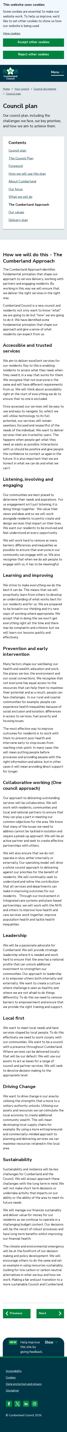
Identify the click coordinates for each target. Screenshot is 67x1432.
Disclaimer (12, 1390)
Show (49, 1342)
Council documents (45, 89)
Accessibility (14, 1371)
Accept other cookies (33, 42)
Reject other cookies (33, 54)
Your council (22, 89)
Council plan (13, 94)
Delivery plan (18, 220)
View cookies (11, 33)
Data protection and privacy (24, 1384)
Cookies (11, 1377)
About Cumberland (22, 181)
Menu (55, 72)
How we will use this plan (27, 174)
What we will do (20, 197)
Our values (16, 212)
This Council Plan (21, 158)
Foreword (16, 166)
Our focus (16, 189)
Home (6, 89)
